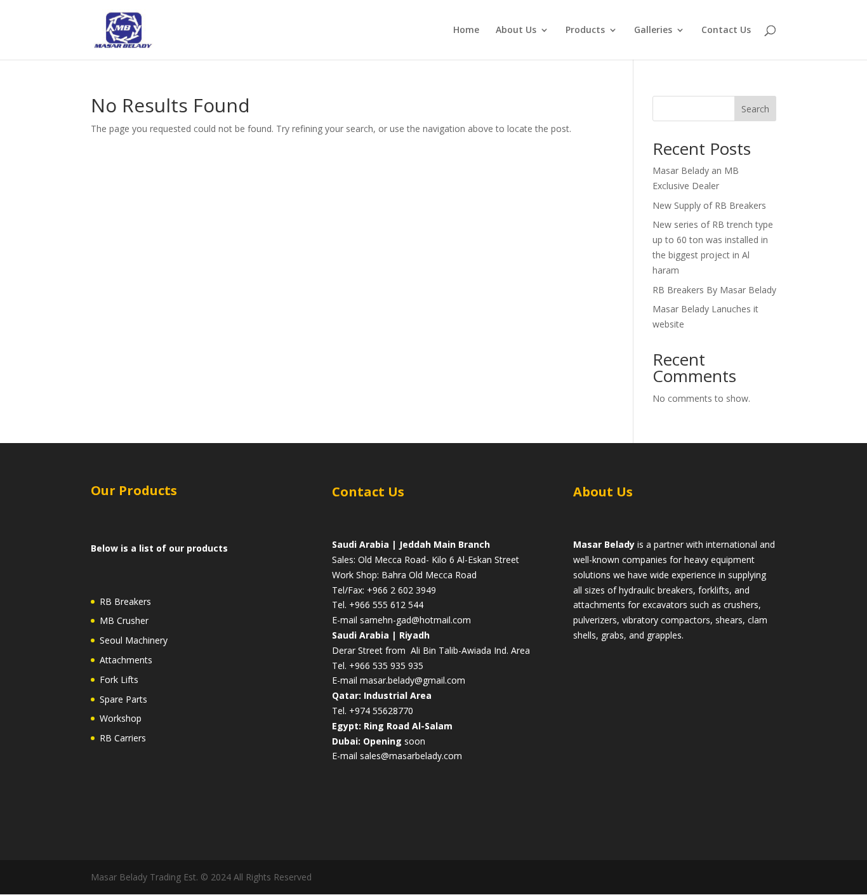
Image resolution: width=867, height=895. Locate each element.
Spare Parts (123, 699)
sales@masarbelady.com (411, 756)
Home (466, 30)
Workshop (121, 718)
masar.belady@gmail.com (412, 680)
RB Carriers (123, 738)
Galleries (653, 30)
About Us (516, 30)
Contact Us (726, 30)
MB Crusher (124, 620)
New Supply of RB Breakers (709, 205)
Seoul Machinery (134, 640)
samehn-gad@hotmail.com (415, 620)
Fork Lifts (119, 679)
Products (585, 30)
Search (755, 109)
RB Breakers (125, 601)
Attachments (126, 660)
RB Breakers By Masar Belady (714, 290)
